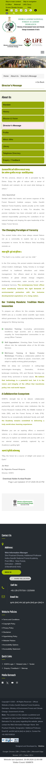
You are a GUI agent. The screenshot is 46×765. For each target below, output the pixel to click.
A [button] (30, 10)
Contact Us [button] (8, 572)
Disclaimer (7, 632)
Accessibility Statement (11, 649)
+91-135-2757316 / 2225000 (23, 591)
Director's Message (29, 76)
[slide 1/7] (20, 65)
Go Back (40, 82)
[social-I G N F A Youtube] (12, 682)
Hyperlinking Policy (10, 636)
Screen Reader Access (14, 7)
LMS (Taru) (27, 4)
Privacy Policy (8, 628)
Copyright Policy (9, 624)
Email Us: (14, 597)
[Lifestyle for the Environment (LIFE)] (33, 42)
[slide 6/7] (27, 65)
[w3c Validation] (14, 740)
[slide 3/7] (23, 65)
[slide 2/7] (21, 65)
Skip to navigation (29, 1)
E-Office (9, 4)
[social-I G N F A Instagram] (17, 682)
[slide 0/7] (18, 65)
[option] (23, 502)
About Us (15, 76)
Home (6, 76)
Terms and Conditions (11, 619)
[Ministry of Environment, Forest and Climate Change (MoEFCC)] (23, 503)
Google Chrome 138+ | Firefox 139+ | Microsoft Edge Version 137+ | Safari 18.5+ (23, 753)
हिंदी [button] (7, 10)
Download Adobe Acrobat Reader (17, 479)
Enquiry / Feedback (11, 668)
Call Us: (14, 585)
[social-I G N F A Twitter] (7, 682)
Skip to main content (13, 1)
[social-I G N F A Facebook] (2, 682)
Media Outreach (9, 675)
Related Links (21, 664)
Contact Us (6, 535)
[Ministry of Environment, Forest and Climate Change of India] (13, 42)
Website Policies (9, 612)
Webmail (17, 4)
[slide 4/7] (24, 65)
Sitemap (24, 668)
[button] (11, 10)
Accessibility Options (10, 645)
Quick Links (7, 656)
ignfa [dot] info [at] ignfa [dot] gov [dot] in (27, 602)
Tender (32, 664)
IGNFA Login (9, 664)
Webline (41, 746)
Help (29, 7)
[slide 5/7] (25, 65)
